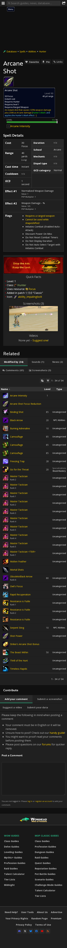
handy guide (57, 733)
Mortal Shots (17, 569)
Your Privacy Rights (17, 918)
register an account (43, 801)
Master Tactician (19, 476)
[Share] (63, 3)
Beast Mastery (59, 471)
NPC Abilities (59, 420)
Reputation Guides (46, 868)
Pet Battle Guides (45, 874)
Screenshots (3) (33, 303)
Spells (23, 51)
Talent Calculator (14, 874)
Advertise (56, 912)
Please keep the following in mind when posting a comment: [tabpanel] (33, 759)
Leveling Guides (13, 852)
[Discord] (19, 931)
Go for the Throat (19, 469)
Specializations (59, 468)
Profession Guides (14, 863)
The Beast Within (19, 652)
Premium (56, 918)
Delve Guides (11, 846)
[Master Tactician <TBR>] (5, 553)
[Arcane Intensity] (5, 396)
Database (12, 51)
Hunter (42, 51)
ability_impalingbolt (29, 296)
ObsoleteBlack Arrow (21, 576)
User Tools (27, 912)
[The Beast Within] (5, 652)
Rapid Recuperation (20, 594)
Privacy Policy (24, 924)
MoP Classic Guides (47, 835)
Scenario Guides (44, 879)
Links (59, 61)
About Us (42, 912)
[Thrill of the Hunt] (5, 661)
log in (29, 801)
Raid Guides (11, 868)
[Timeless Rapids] (5, 669)
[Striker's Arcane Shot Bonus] (5, 644)
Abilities (32, 51)
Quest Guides (43, 863)
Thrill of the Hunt (19, 660)
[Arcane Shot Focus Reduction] (5, 404)
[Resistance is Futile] (5, 603)
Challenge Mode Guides (48, 884)
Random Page (39, 918)
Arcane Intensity (20, 126)
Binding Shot (16, 412)
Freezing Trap (17, 461)
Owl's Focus (16, 586)
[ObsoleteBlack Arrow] (5, 578)
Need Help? (11, 912)
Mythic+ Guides (13, 857)
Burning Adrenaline (20, 428)
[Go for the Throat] (5, 470)
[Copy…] (42, 380)
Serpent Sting (17, 627)
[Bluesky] (30, 931)
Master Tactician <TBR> (22, 551)
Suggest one (40, 340)
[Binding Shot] (5, 412)
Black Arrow (16, 420)
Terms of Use (43, 924)
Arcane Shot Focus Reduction (25, 403)
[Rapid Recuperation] (5, 595)
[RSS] (47, 931)
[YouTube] (42, 931)
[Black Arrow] (5, 420)
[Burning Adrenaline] (5, 428)
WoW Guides (11, 835)
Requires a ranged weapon (40, 215)
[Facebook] (36, 931)
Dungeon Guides (44, 852)
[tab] (14, 362)
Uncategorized (59, 412)
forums (46, 744)
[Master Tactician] (5, 478)
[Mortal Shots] (5, 570)
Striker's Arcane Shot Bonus (24, 644)
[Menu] (3, 3)
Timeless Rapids (18, 668)
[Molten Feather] (5, 561)
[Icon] (9, 82)
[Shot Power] (5, 636)
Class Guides (11, 841)
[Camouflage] (5, 437)
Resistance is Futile (20, 601)
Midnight (9, 884)
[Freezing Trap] (5, 461)
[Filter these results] (48, 380)
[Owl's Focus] (5, 586)
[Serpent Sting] (5, 628)
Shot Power (16, 635)
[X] (25, 931)
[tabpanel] (33, 530)
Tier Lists (9, 879)
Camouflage (16, 436)
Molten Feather (18, 561)
